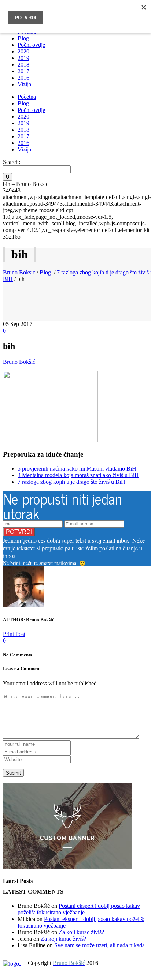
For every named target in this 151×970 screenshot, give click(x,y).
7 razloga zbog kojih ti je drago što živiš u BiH (71, 482)
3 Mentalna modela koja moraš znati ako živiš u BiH (78, 475)
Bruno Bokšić (19, 362)
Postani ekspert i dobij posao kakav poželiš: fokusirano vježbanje (79, 909)
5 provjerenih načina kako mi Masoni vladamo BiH (77, 468)
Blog (45, 272)
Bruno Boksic (19, 272)
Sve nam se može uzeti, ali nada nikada (99, 945)
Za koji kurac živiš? (81, 932)
